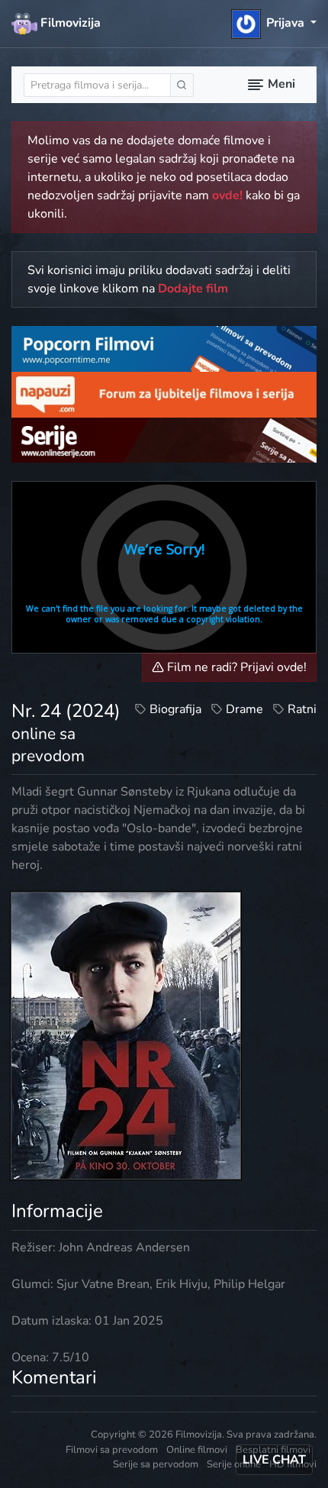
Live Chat (274, 1459)
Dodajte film (193, 288)
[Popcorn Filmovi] (164, 348)
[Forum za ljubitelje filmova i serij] (164, 394)
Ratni (302, 709)
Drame (244, 709)
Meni (280, 84)
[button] (274, 23)
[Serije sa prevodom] (164, 439)
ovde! (227, 195)
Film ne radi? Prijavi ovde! (235, 667)
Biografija (175, 709)
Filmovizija (69, 23)
